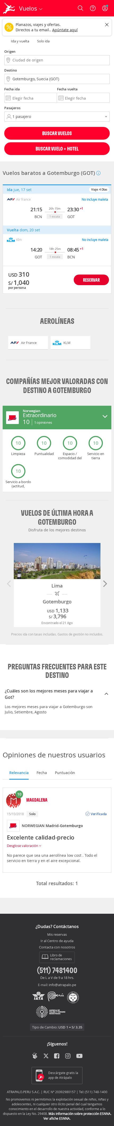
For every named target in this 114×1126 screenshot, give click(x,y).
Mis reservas (57, 935)
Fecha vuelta (67, 89)
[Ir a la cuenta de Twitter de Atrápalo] (46, 1056)
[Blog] (35, 1055)
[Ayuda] (93, 8)
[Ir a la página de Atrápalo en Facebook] (57, 1056)
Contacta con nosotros (57, 947)
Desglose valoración (23, 845)
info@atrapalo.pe (62, 984)
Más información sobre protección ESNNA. (80, 1113)
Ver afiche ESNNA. (57, 1118)
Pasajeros (12, 107)
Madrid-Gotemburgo (64, 825)
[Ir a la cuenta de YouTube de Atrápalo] (79, 1056)
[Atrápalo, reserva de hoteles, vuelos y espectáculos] (9, 8)
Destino (10, 70)
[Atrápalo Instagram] (68, 1056)
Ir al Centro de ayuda (57, 941)
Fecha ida (12, 89)
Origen (9, 51)
